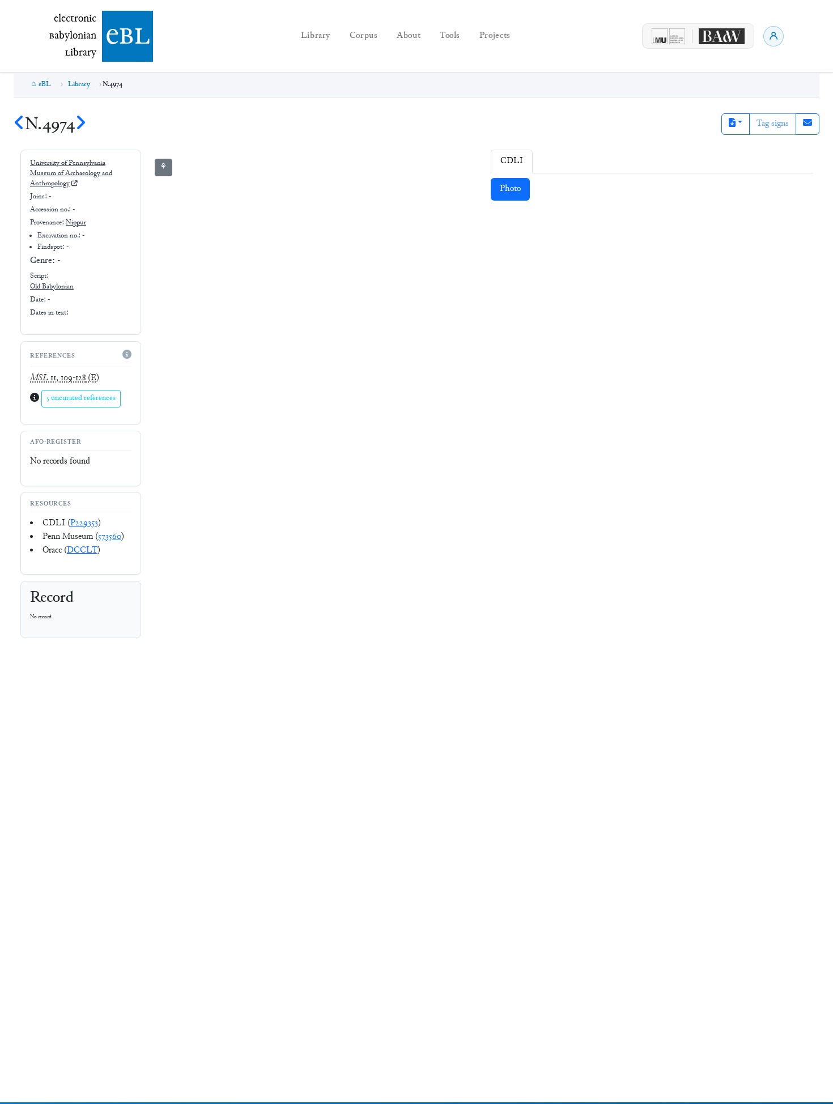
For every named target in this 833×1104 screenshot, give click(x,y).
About (408, 36)
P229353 (84, 523)
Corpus (364, 36)
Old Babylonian (52, 286)
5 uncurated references (81, 398)
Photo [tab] (510, 189)
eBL (45, 84)
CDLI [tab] (511, 161)
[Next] (80, 125)
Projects (495, 36)
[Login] (773, 36)
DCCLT (82, 551)
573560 (109, 537)
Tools (450, 36)
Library (315, 36)
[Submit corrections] (807, 124)
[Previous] (19, 125)
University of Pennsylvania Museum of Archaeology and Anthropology (71, 174)
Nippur (76, 222)
